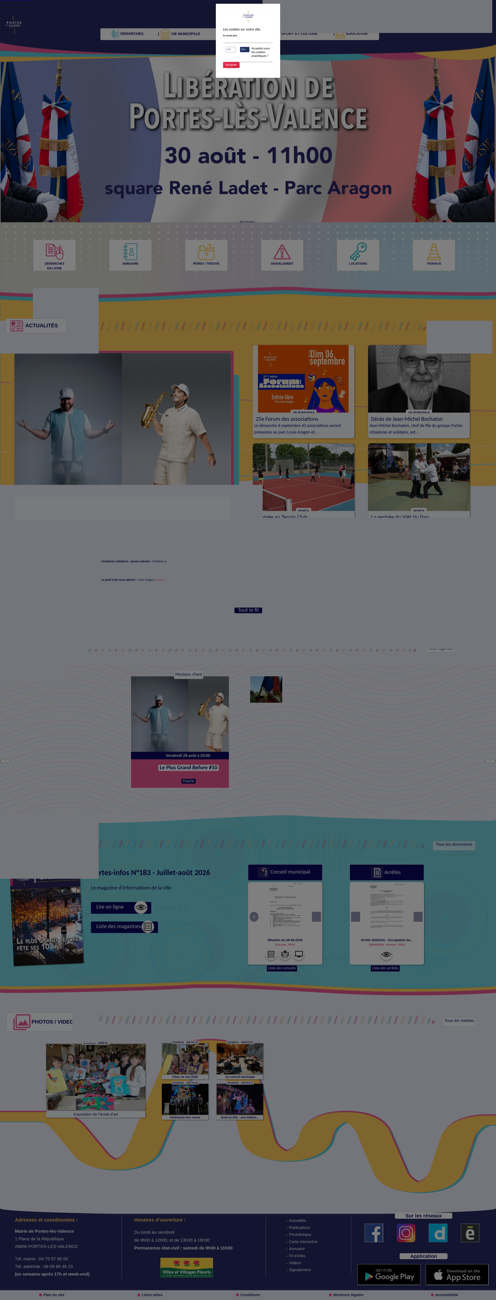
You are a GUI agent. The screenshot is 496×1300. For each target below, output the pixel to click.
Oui (229, 49)
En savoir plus (230, 36)
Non (243, 49)
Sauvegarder (231, 65)
